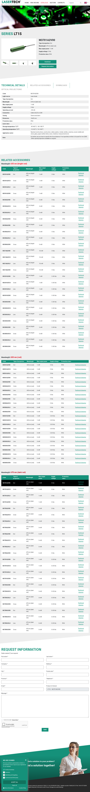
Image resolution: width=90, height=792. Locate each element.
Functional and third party (11, 777)
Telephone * (49, 678)
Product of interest (51, 686)
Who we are (34, 3)
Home (27, 3)
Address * (49, 664)
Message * (4, 693)
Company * (4, 664)
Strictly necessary (9, 769)
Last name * (49, 656)
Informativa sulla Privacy (43, 787)
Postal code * (50, 671)
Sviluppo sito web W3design (56, 787)
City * (2, 671)
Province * (4, 678)
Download (48, 62)
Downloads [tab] (61, 85)
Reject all (14, 785)
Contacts (61, 3)
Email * (3, 686)
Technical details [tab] (13, 85)
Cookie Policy (22, 788)
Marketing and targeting (11, 775)
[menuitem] (27, 3)
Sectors (53, 3)
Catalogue (44, 3)
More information (9, 788)
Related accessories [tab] (40, 85)
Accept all (14, 782)
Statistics (7, 772)
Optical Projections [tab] (11, 89)
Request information (48, 66)
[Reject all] (25, 760)
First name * (4, 656)
